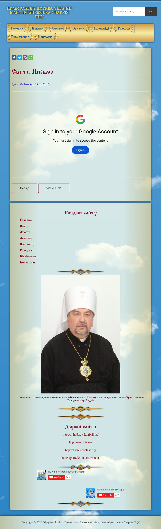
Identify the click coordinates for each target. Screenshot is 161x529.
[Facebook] (14, 57)
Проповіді (101, 28)
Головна (17, 28)
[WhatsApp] (30, 57)
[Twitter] (19, 57)
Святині (78, 28)
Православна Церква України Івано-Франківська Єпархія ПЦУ (39, 12)
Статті (58, 28)
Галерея (124, 28)
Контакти (46, 37)
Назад (24, 188)
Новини (38, 28)
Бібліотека (19, 37)
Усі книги (53, 188)
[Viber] (25, 57)
